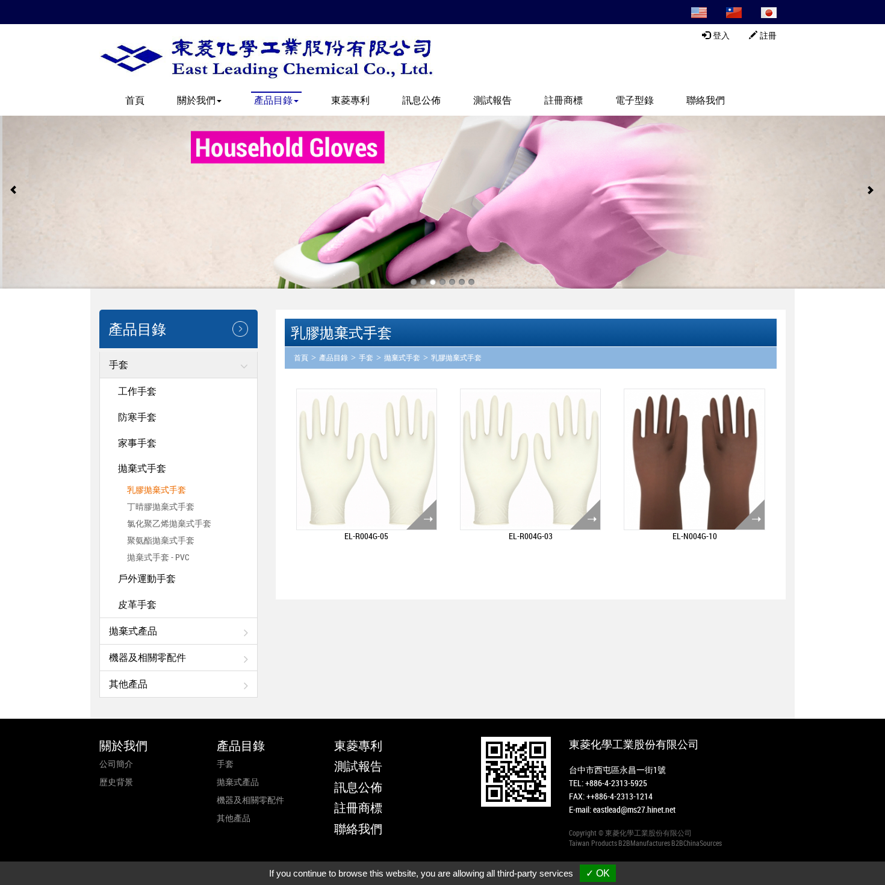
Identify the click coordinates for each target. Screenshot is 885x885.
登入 (720, 35)
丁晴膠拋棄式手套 (160, 506)
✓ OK (598, 873)
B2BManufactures (644, 843)
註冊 (767, 35)
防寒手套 (137, 417)
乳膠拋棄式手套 (156, 489)
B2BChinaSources (696, 843)
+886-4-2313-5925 (616, 783)
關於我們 (123, 745)
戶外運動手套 (147, 578)
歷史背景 (116, 781)
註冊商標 (563, 100)
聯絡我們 (705, 100)
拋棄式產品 (133, 630)
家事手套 (137, 442)
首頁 (134, 100)
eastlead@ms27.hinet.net (634, 809)
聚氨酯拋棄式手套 (160, 540)
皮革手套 (137, 604)
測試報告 (492, 100)
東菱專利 (350, 100)
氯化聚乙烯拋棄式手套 (169, 523)
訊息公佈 (421, 100)
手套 (118, 364)
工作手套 (137, 391)
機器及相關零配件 (147, 657)
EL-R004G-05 (366, 536)
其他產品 (128, 683)
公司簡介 (116, 763)
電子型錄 (634, 100)
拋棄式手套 (142, 468)
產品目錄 (333, 358)
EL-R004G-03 (531, 536)
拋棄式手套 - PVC (158, 557)
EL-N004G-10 (694, 536)
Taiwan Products (593, 843)
